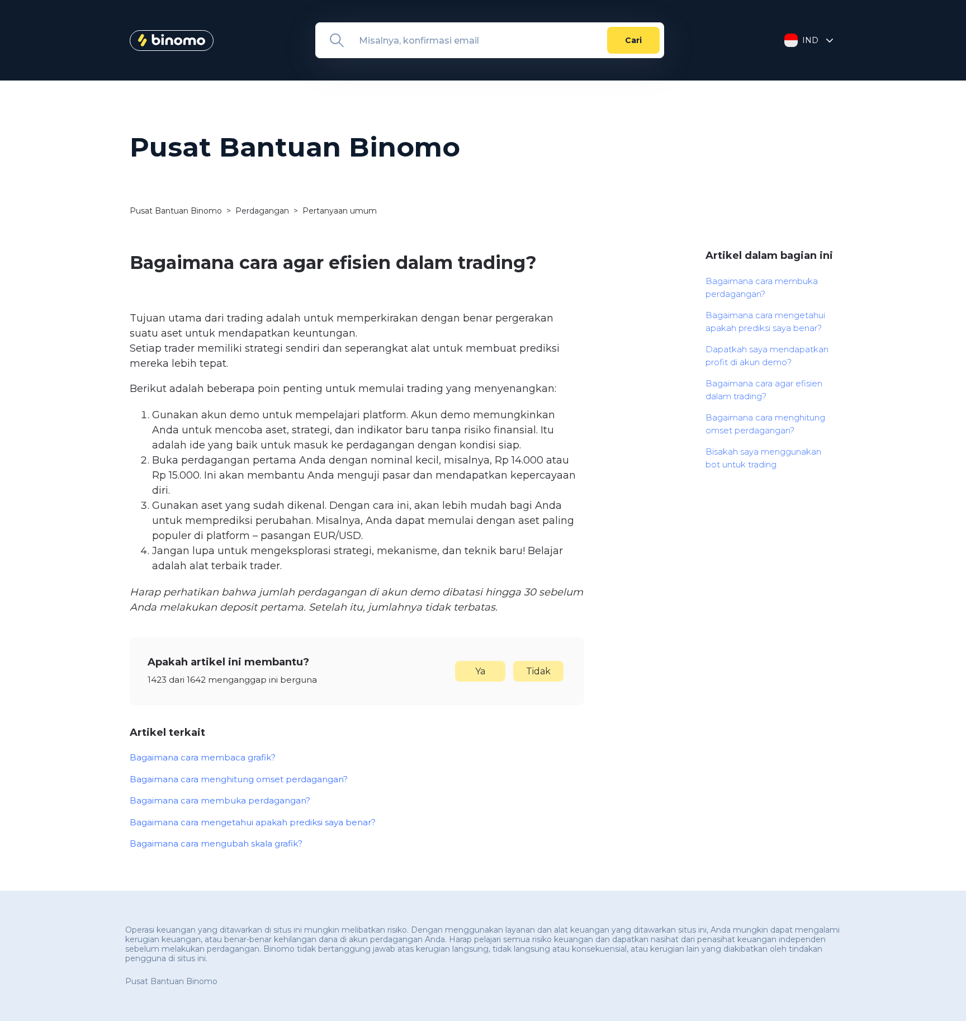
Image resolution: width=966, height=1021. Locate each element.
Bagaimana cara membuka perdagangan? (220, 800)
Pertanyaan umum (339, 211)
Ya (480, 671)
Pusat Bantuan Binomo (176, 211)
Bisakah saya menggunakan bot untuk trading (763, 458)
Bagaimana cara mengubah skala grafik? (216, 843)
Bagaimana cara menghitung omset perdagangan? (239, 779)
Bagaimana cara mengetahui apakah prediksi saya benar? (253, 822)
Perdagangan (262, 211)
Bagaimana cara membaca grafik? (203, 757)
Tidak (538, 671)
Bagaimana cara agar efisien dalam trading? (763, 389)
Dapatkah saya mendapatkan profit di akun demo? (766, 355)
